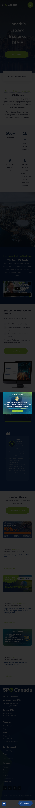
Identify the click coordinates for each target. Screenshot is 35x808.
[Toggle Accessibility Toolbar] (4, 804)
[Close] (27, 390)
